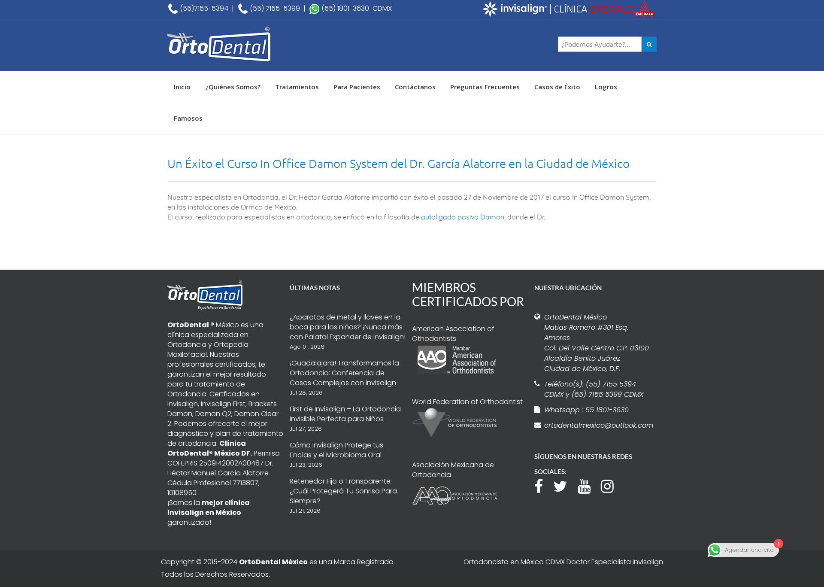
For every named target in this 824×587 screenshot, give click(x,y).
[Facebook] (542, 485)
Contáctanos (415, 86)
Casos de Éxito (557, 86)
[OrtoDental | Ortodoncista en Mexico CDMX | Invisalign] (248, 44)
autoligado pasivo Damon (462, 217)
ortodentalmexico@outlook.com (597, 425)
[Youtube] (588, 485)
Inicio (182, 86)
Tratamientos (297, 86)
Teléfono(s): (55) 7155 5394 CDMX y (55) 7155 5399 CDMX (593, 389)
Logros (606, 86)
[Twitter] (564, 485)
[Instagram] (611, 485)
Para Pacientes (356, 86)
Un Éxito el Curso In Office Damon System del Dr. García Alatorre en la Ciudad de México (398, 163)
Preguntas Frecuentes (485, 86)
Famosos (188, 118)
